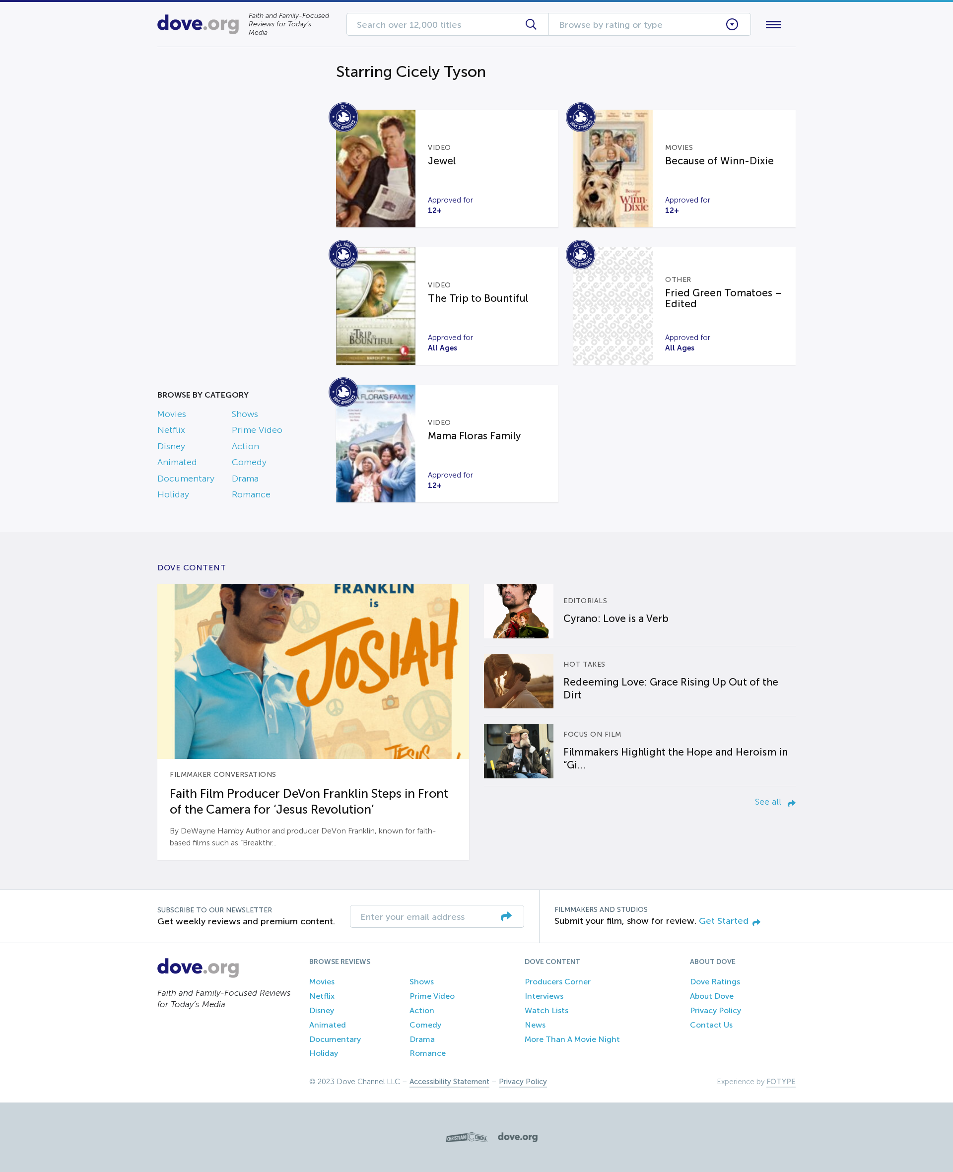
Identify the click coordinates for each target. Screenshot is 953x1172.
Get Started (724, 921)
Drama (245, 478)
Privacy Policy (715, 1010)
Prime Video (257, 430)
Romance (251, 494)
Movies (171, 414)
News (535, 1025)
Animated (177, 462)
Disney (171, 446)
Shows (245, 414)
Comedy (249, 462)
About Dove (712, 996)
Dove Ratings (715, 981)
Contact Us (711, 1025)
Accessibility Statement (449, 1082)
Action (245, 446)
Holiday (173, 494)
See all (769, 802)
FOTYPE (781, 1082)
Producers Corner (558, 981)
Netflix (171, 430)
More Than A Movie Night (572, 1039)
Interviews (544, 996)
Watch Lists (546, 1010)
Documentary (185, 478)
